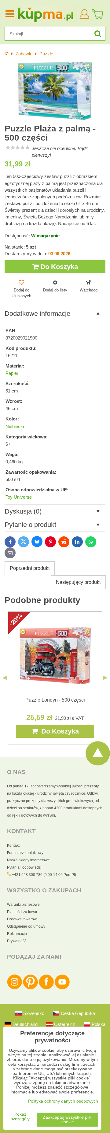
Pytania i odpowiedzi (24, 867)
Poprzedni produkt (30, 568)
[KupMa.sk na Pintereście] (30, 988)
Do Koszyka (58, 266)
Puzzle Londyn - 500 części (55, 699)
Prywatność (16, 941)
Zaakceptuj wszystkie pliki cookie (67, 1119)
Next (105, 678)
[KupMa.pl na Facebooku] (46, 988)
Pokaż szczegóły (20, 1116)
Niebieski (15, 426)
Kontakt (13, 845)
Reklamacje (17, 934)
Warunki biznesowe (23, 904)
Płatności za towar (22, 912)
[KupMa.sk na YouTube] (62, 988)
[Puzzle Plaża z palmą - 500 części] (55, 90)
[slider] (18, 147)
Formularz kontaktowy (25, 853)
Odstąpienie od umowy (26, 926)
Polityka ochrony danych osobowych (63, 1101)
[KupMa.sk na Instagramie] (14, 988)
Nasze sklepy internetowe (28, 860)
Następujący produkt (78, 582)
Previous (5, 678)
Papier (12, 373)
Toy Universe (19, 497)
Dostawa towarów (22, 919)
